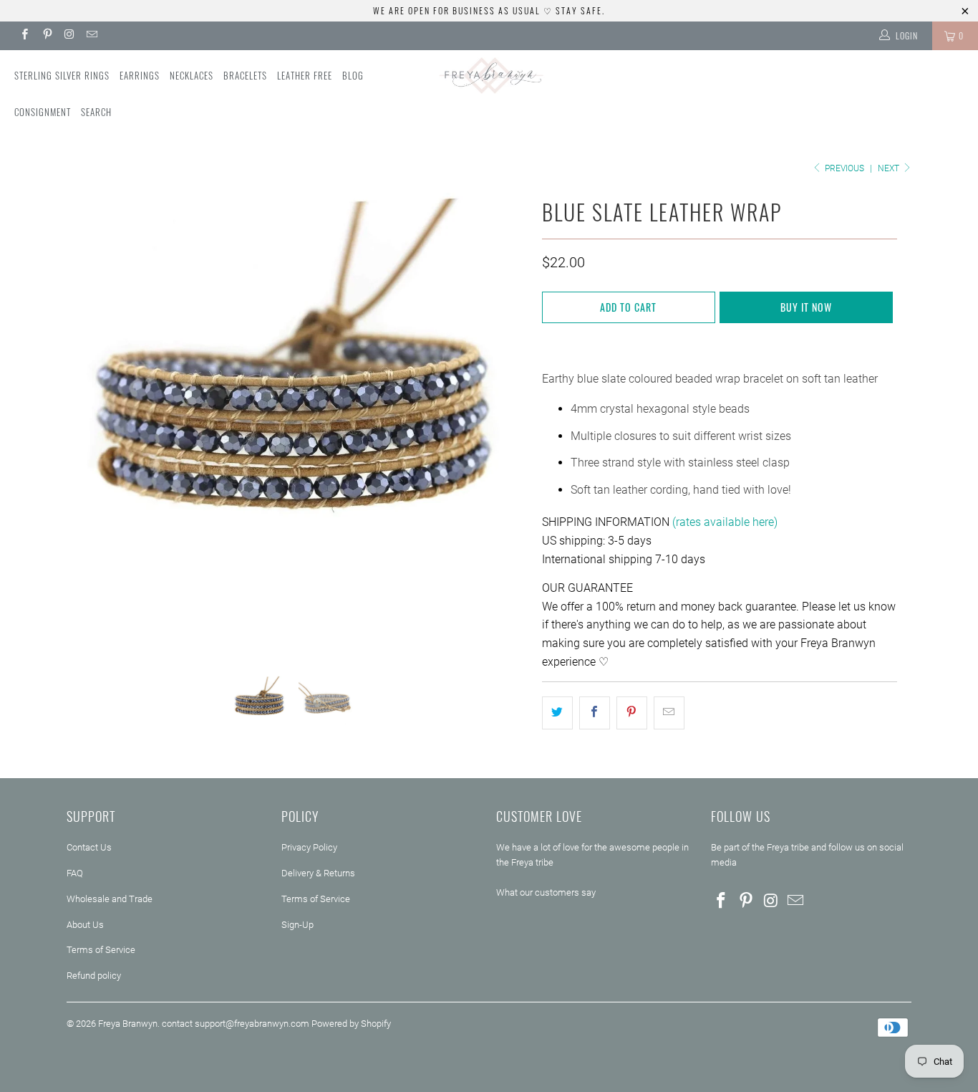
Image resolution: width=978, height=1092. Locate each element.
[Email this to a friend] (669, 712)
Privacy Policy (309, 847)
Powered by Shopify (351, 1023)
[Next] (503, 423)
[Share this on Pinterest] (631, 712)
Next (889, 168)
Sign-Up (297, 924)
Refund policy (94, 975)
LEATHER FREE (304, 75)
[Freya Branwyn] (489, 75)
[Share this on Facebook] (594, 712)
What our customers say (546, 892)
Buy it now (806, 307)
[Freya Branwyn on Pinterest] (46, 36)
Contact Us (89, 847)
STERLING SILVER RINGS (62, 75)
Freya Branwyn (128, 1023)
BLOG (353, 75)
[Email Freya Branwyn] (91, 36)
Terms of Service (101, 949)
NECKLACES (191, 75)
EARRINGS (140, 75)
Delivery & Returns (318, 873)
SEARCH (96, 112)
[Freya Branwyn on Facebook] (24, 36)
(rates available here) (725, 522)
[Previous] (91, 423)
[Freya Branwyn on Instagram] (69, 36)
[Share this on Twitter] (557, 712)
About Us (85, 924)
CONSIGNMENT (42, 112)
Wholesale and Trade (109, 899)
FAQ (75, 873)
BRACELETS (245, 75)
